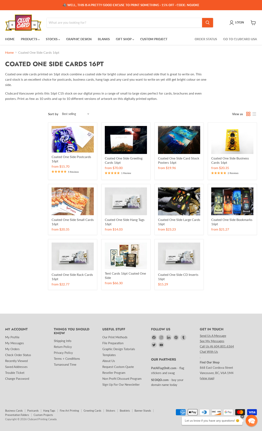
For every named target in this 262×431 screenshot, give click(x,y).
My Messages (14, 343)
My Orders (12, 349)
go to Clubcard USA (240, 39)
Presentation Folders (17, 415)
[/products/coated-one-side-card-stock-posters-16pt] (179, 140)
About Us (108, 361)
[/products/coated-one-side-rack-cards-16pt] (73, 257)
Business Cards (14, 410)
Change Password (17, 378)
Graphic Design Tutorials (118, 349)
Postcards (33, 410)
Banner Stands (142, 410)
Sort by (53, 114)
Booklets (125, 410)
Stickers (110, 410)
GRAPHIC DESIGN (79, 39)
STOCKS (52, 39)
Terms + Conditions (67, 358)
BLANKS (104, 39)
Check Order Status (18, 355)
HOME (10, 39)
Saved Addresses (16, 367)
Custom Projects (43, 415)
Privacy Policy (63, 352)
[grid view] (248, 114)
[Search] (207, 22)
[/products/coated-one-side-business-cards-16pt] (232, 140)
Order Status (206, 39)
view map (207, 378)
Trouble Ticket (14, 372)
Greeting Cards (92, 410)
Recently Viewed (16, 361)
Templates (109, 355)
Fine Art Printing (69, 410)
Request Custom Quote (118, 367)
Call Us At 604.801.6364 (217, 346)
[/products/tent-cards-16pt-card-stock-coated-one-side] (126, 256)
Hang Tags (49, 410)
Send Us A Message (213, 335)
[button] (251, 421)
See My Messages (212, 341)
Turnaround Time (65, 364)
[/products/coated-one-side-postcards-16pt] (73, 139)
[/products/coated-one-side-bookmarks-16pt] (232, 201)
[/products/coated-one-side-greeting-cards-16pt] (126, 140)
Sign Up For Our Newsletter (121, 384)
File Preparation (112, 343)
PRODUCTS (29, 39)
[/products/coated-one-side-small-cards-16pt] (73, 201)
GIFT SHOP (124, 39)
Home (9, 52)
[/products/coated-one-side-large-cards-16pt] (179, 201)
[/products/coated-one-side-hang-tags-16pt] (126, 201)
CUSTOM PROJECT (153, 39)
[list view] (254, 114)
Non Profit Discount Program (121, 378)
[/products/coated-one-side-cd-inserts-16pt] (179, 257)
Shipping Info (62, 341)
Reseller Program (113, 372)
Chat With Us (209, 351)
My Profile (12, 337)
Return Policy (63, 347)
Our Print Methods (115, 337)
